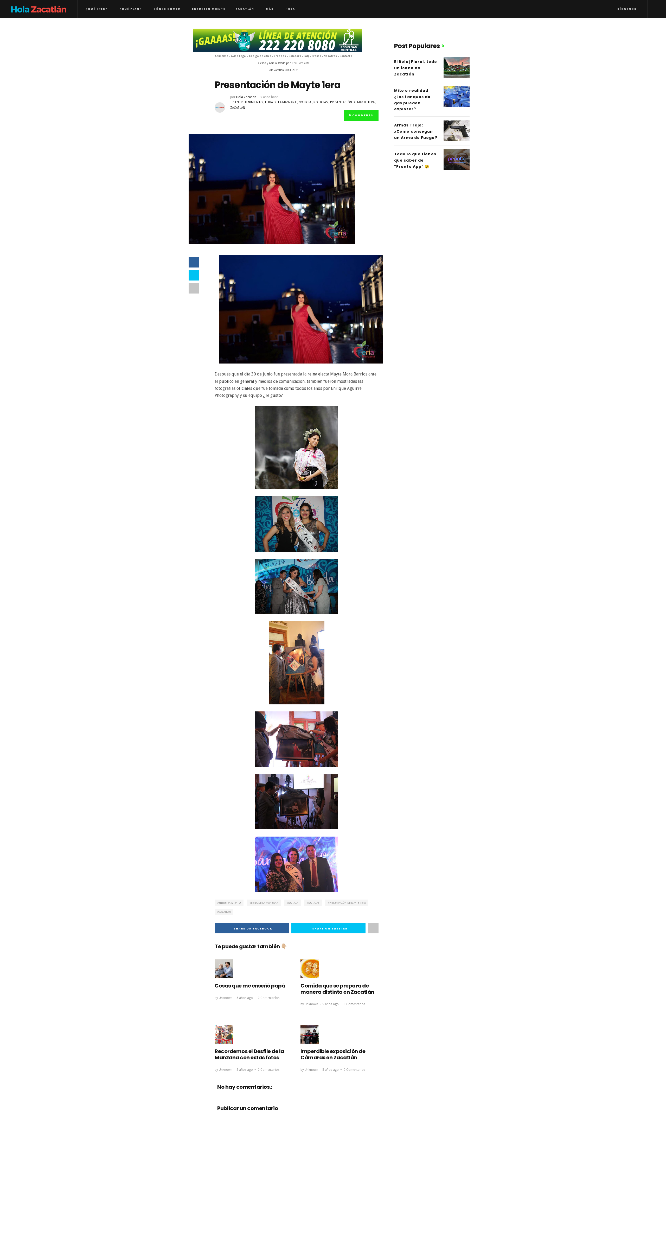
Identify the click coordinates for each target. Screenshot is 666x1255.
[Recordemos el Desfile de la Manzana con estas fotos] (224, 1034)
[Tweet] (194, 275)
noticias (320, 102)
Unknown (225, 998)
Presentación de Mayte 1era (352, 102)
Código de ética (260, 56)
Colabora (295, 56)
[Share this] (194, 262)
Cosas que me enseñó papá (250, 985)
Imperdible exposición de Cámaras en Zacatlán (332, 1054)
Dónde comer (166, 9)
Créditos (280, 56)
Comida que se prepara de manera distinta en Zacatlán (337, 989)
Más (270, 9)
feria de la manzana (280, 102)
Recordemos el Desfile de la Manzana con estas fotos (249, 1054)
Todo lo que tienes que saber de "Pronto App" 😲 (415, 160)
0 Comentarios (268, 998)
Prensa (316, 56)
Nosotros (330, 56)
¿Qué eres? (97, 9)
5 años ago (244, 998)
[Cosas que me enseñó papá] (224, 968)
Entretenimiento (209, 9)
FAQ (306, 56)
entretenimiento (249, 102)
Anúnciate (221, 56)
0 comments (361, 115)
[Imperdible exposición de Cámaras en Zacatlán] (309, 1034)
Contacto (346, 56)
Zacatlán (244, 9)
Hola (290, 9)
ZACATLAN (237, 108)
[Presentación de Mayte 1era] (272, 188)
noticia (305, 102)
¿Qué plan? (130, 9)
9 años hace (269, 97)
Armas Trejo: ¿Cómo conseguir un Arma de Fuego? (415, 131)
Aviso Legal (239, 56)
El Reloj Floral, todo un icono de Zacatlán (415, 68)
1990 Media (298, 63)
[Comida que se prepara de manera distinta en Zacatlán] (309, 968)
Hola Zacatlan (246, 97)
